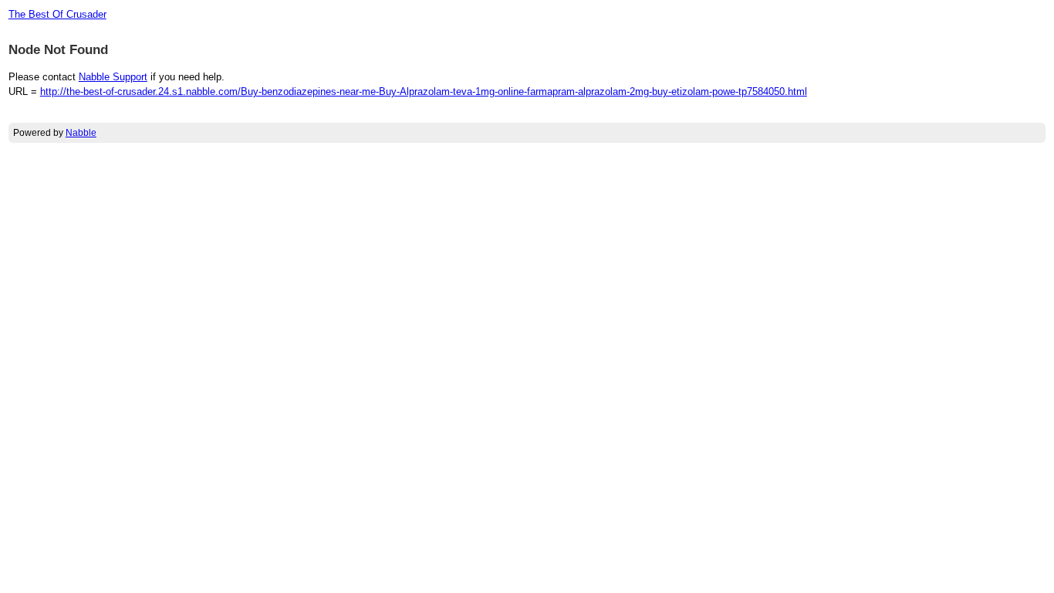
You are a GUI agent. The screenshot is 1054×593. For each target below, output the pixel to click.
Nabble (81, 132)
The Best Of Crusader (57, 14)
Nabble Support (113, 77)
